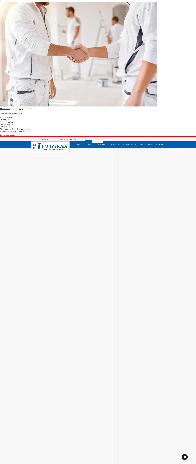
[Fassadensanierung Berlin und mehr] (50, 151)
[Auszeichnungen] (151, 139)
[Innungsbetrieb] (145, 139)
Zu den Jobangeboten (8, 135)
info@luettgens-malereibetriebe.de (66, 139)
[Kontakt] (162, 139)
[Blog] (156, 139)
